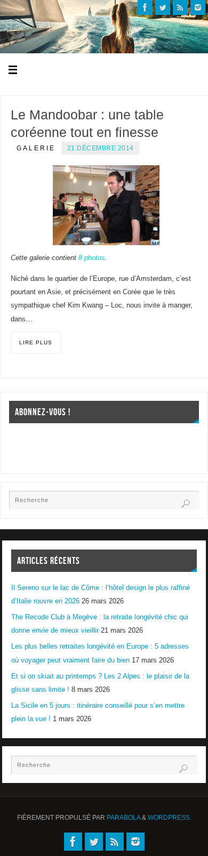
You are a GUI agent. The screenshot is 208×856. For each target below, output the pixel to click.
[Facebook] (145, 7)
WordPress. (169, 817)
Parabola (123, 817)
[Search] (185, 503)
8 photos (91, 258)
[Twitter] (162, 7)
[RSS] (180, 7)
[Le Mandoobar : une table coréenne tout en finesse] (106, 205)
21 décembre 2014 (100, 148)
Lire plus (35, 342)
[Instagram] (197, 7)
